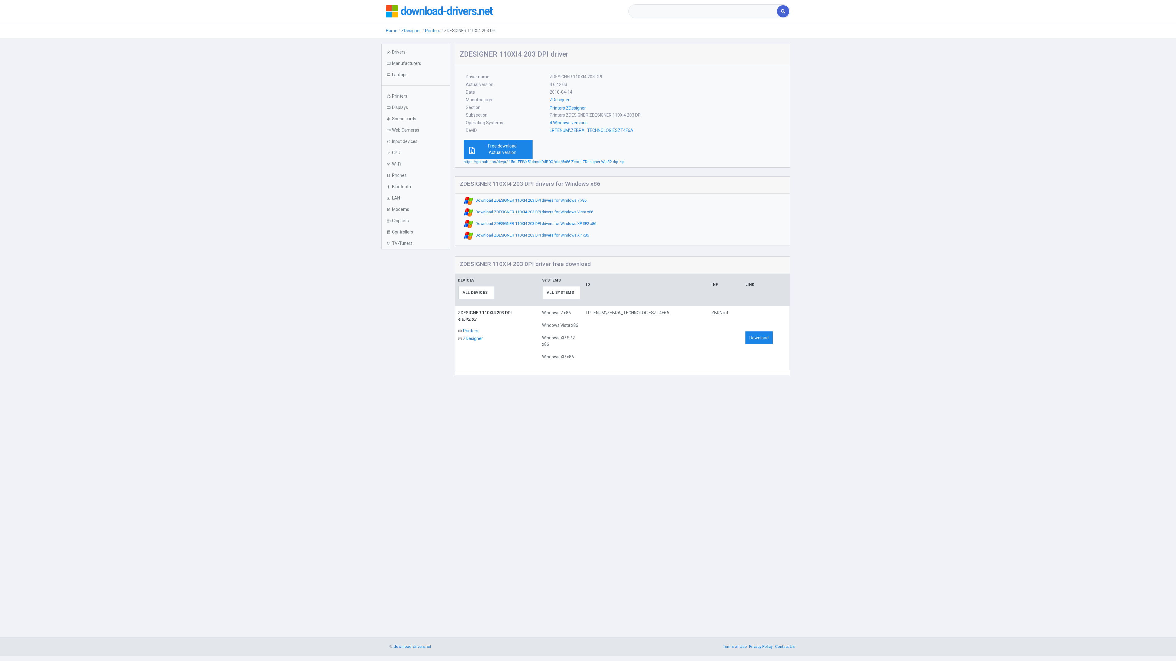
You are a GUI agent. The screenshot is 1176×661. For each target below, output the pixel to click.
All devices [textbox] (475, 292)
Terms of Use (735, 646)
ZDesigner (411, 30)
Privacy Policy (761, 646)
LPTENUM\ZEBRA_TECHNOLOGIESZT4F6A (591, 130)
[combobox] (703, 11)
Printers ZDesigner (568, 108)
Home (392, 30)
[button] (416, 74)
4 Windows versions (569, 122)
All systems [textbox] (560, 292)
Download (759, 337)
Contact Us (785, 646)
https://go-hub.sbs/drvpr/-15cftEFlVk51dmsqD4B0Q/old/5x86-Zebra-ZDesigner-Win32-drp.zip (544, 161)
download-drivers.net (446, 11)
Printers (432, 30)
